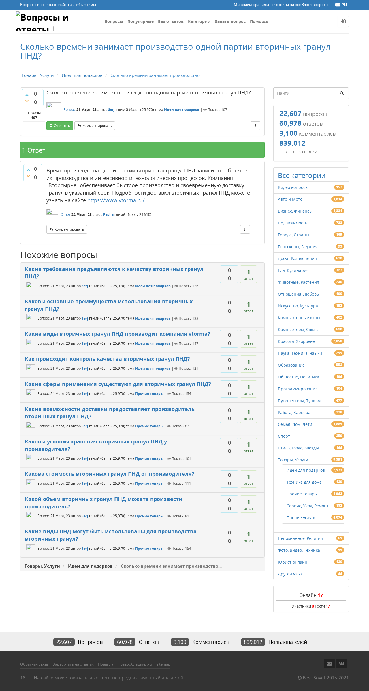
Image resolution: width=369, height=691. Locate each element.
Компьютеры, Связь (298, 329)
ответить (62, 125)
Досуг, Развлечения (297, 258)
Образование (291, 365)
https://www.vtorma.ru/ (116, 200)
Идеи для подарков (181, 109)
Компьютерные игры (299, 317)
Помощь (259, 21)
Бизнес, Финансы (295, 211)
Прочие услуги (301, 517)
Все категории (301, 175)
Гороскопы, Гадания (298, 246)
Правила (105, 664)
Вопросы (114, 21)
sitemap (163, 664)
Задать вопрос (230, 21)
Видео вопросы (293, 187)
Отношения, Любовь (298, 294)
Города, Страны (293, 234)
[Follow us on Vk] (344, 4)
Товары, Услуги (293, 459)
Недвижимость (292, 223)
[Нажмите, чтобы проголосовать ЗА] (27, 95)
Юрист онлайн (292, 562)
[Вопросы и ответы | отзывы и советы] (58, 21)
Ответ (66, 214)
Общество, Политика (298, 377)
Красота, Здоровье (296, 341)
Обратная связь (34, 664)
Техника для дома (304, 482)
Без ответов (171, 21)
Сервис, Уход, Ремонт (308, 505)
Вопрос (69, 109)
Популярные (140, 21)
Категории (199, 21)
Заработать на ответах (73, 664)
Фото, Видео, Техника (299, 550)
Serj (111, 109)
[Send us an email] (338, 4)
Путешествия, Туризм (299, 400)
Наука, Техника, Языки (300, 353)
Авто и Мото (290, 199)
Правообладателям (135, 664)
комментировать (97, 125)
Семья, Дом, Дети (295, 424)
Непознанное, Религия (300, 538)
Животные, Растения (298, 282)
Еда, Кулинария (293, 270)
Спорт (284, 436)
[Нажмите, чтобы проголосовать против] (27, 101)
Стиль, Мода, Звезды (298, 448)
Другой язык (290, 574)
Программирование (298, 388)
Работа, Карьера (294, 412)
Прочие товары (149, 393)
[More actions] (255, 125)
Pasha (108, 214)
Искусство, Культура (298, 306)
